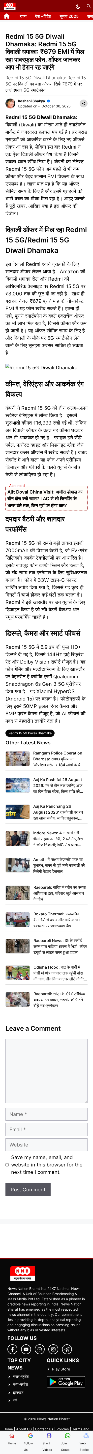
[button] (88, 6)
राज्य (23, 16)
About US (24, 1429)
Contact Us (44, 1429)
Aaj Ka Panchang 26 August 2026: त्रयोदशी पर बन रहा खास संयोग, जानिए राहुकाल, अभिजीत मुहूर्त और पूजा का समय (58, 812)
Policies (63, 1429)
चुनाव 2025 (69, 16)
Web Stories (84, 1446)
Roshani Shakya (31, 101)
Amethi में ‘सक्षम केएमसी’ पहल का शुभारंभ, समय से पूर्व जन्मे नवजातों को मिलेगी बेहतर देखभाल (59, 865)
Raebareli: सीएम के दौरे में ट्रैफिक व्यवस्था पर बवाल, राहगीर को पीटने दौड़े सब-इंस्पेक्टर (59, 999)
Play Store (61, 1369)
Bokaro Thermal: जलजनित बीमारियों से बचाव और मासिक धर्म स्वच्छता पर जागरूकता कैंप (56, 919)
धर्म (15, 1400)
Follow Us (28, 1446)
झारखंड (18, 1392)
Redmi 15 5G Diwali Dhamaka (30, 733)
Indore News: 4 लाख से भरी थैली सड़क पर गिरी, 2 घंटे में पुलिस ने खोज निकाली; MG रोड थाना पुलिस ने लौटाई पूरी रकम (58, 839)
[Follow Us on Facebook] (12, 1349)
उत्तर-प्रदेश (21, 1376)
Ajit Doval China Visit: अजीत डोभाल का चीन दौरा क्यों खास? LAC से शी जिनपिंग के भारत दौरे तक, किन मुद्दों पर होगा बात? (45, 498)
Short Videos (47, 1446)
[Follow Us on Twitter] (26, 1349)
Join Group (65, 1446)
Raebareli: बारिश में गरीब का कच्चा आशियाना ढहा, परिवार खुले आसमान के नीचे (59, 893)
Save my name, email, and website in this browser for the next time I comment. (47, 1164)
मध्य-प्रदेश (20, 1384)
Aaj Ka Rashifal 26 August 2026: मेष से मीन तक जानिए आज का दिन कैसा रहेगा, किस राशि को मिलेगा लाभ (57, 785)
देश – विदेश (43, 16)
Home (8, 1429)
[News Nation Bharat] (9, 6)
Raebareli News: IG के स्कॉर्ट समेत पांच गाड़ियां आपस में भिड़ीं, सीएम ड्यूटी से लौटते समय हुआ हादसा (60, 946)
